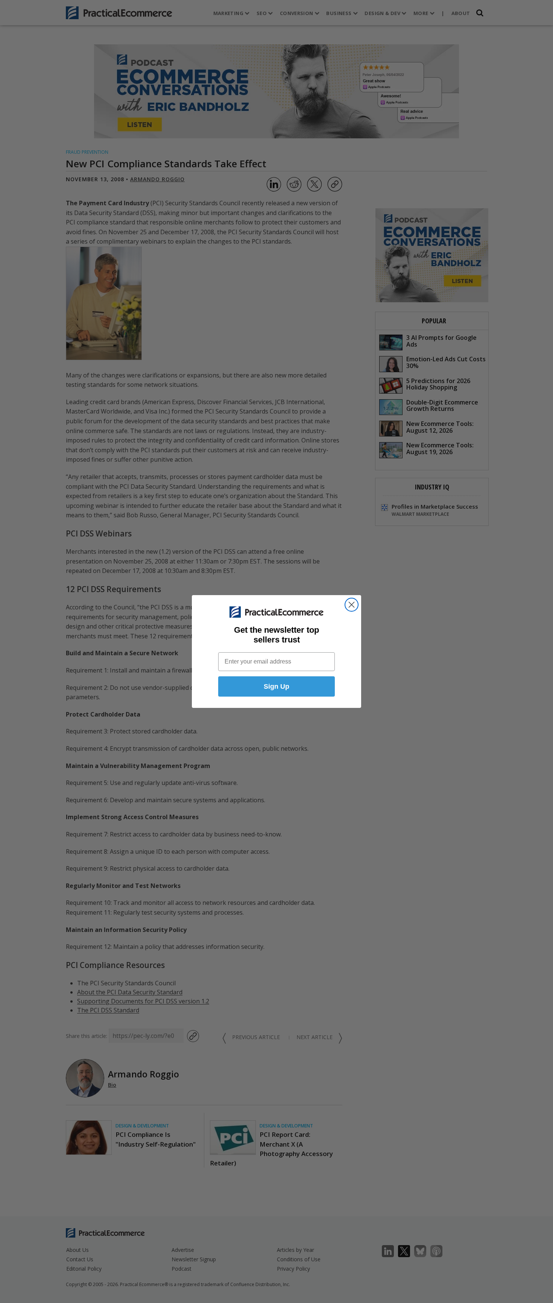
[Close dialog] (351, 604)
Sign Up (276, 686)
